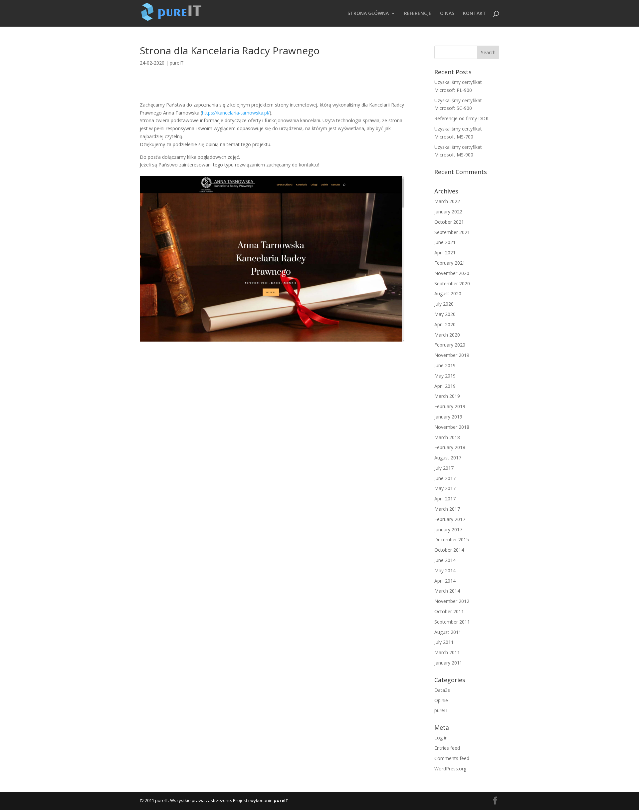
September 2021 (452, 232)
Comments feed (451, 758)
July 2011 (444, 642)
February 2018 (449, 447)
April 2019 (445, 386)
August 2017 (447, 457)
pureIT (177, 63)
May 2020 (445, 314)
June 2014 (445, 560)
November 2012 (451, 601)
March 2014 (447, 591)
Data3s (442, 690)
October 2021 (449, 222)
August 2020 (447, 293)
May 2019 (445, 376)
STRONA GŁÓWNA (368, 13)
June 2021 (445, 242)
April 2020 (445, 324)
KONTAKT (474, 13)
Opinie (441, 700)
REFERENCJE (417, 13)
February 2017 (449, 519)
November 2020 (451, 273)
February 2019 (449, 406)
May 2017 (445, 488)
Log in (441, 737)
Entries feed (447, 748)
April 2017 (445, 498)
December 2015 (451, 539)
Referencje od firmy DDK (461, 118)
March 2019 (447, 396)
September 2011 (452, 622)
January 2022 (448, 211)
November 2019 (451, 355)
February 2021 (449, 263)
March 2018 (447, 437)
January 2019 (448, 416)
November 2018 (451, 427)
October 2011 (449, 611)
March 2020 (447, 335)
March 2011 (447, 652)
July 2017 (444, 468)
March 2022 (447, 201)
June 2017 (445, 478)
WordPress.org (450, 768)
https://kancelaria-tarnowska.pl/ (236, 113)
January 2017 (448, 529)
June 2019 (445, 365)
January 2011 (448, 663)
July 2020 (444, 304)
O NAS (447, 13)
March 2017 (447, 509)
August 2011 (447, 632)
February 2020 (449, 345)
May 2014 (445, 570)
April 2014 (445, 581)
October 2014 (449, 550)
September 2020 (452, 283)
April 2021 (445, 252)
